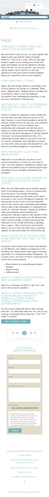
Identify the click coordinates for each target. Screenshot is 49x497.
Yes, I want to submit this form (25, 408)
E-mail (11, 367)
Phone (10, 377)
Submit (15, 431)
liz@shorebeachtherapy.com (26, 28)
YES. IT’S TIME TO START (16, 321)
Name (11, 358)
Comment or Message (15, 386)
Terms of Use (13, 405)
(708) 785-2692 (25, 22)
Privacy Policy (14, 492)
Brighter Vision (34, 492)
